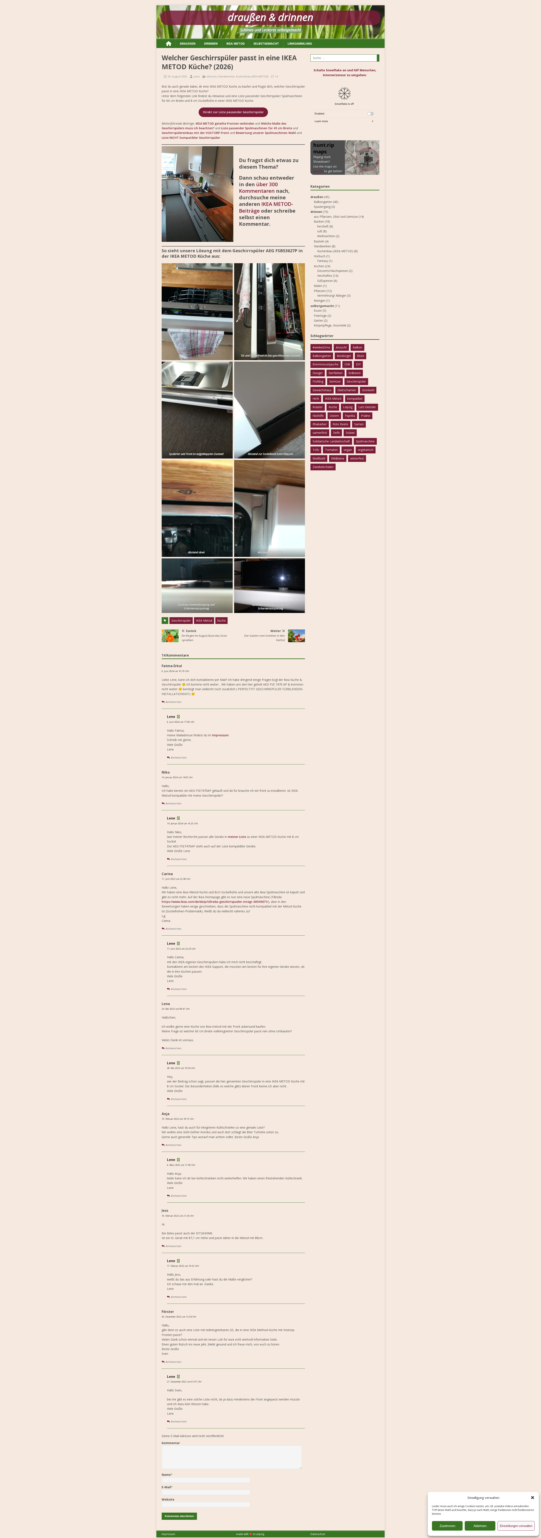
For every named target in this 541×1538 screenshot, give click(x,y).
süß (319, 231)
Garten (318, 320)
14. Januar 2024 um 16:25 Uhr (182, 823)
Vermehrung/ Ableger (331, 295)
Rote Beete (340, 424)
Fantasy (322, 261)
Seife (336, 433)
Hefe (316, 399)
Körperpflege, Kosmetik (330, 325)
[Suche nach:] (344, 58)
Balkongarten (323, 202)
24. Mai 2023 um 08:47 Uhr (176, 1008)
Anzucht (341, 347)
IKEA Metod (204, 620)
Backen (319, 221)
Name (166, 1475)
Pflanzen (320, 291)
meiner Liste (237, 837)
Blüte (360, 356)
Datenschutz (317, 1534)
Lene (196, 76)
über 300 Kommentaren (258, 187)
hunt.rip (318, 171)
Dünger (318, 373)
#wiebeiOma (321, 347)
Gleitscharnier (346, 390)
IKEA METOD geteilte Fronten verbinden (225, 123)
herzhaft (323, 226)
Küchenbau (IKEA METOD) (252, 76)
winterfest (357, 458)
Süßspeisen (325, 281)
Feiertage (320, 316)
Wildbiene (337, 458)
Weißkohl (319, 458)
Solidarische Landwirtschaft (331, 441)
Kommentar (171, 1443)
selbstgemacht (266, 43)
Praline (365, 416)
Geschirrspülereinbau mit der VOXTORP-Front (195, 133)
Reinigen (319, 301)
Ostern (334, 416)
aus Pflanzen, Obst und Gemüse (336, 217)
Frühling (318, 381)
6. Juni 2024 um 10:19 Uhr (175, 671)
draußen (187, 43)
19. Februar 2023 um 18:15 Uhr (178, 1118)
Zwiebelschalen (323, 467)
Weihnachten (326, 236)
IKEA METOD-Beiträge (266, 207)
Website (168, 1499)
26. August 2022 (177, 76)
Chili (347, 364)
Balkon (357, 347)
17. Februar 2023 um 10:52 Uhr (183, 1265)
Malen (318, 286)
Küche (221, 620)
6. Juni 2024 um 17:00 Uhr (180, 721)
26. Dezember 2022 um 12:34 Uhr (179, 1316)
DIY (358, 364)
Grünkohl (368, 390)
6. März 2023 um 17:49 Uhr (181, 1164)
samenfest (320, 433)
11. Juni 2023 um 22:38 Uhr (176, 878)
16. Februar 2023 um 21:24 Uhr (178, 1215)
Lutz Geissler (367, 407)
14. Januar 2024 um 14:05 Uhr (177, 777)
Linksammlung (300, 43)
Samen (359, 424)
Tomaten (331, 450)
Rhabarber (320, 424)
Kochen (319, 266)
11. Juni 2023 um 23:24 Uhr (181, 948)
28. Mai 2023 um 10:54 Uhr (181, 1068)
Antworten (173, 702)
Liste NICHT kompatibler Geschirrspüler (191, 138)
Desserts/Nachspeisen (332, 271)
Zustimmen (447, 1526)
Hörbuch (319, 256)
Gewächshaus (322, 390)
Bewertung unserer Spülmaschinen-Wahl (266, 133)
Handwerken (226, 76)
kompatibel (354, 399)
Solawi (350, 433)
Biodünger (344, 356)
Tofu (316, 450)
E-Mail (166, 1487)
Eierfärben (336, 373)
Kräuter (318, 407)
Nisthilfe (318, 416)
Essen (318, 310)
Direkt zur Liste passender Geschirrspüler (233, 112)
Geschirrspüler (181, 620)
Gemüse (335, 381)
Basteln (319, 241)
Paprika (350, 416)
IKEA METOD (235, 43)
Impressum (220, 735)
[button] (532, 1497)
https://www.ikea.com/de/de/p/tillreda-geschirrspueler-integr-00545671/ (215, 902)
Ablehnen (480, 1526)
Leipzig (347, 407)
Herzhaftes (324, 276)
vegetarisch (365, 450)
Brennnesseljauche (326, 364)
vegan (348, 450)
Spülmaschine (365, 441)
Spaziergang (322, 207)
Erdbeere (354, 373)
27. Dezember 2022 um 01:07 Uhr (184, 1381)
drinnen (211, 43)
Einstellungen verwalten (516, 1526)
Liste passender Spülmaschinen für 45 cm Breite (256, 128)
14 (276, 76)
